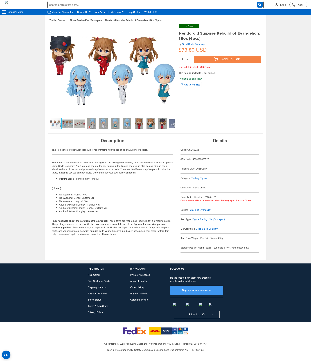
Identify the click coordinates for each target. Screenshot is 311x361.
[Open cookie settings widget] (6, 355)
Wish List (149, 12)
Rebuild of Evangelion (200, 209)
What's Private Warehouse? (109, 12)
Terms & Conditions (98, 306)
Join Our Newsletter (62, 12)
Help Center (134, 12)
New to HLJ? (84, 12)
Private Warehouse (140, 274)
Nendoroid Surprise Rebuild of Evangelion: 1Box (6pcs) (133, 20)
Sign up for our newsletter (196, 290)
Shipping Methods (97, 287)
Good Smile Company (193, 44)
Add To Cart (230, 59)
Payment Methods (97, 293)
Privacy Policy (95, 312)
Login (283, 4)
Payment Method (139, 293)
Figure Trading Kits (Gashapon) (86, 20)
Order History (137, 287)
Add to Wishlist (192, 84)
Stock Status (95, 299)
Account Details (138, 281)
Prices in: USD (196, 314)
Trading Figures (57, 20)
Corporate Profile (139, 299)
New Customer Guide (99, 281)
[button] (168, 30)
